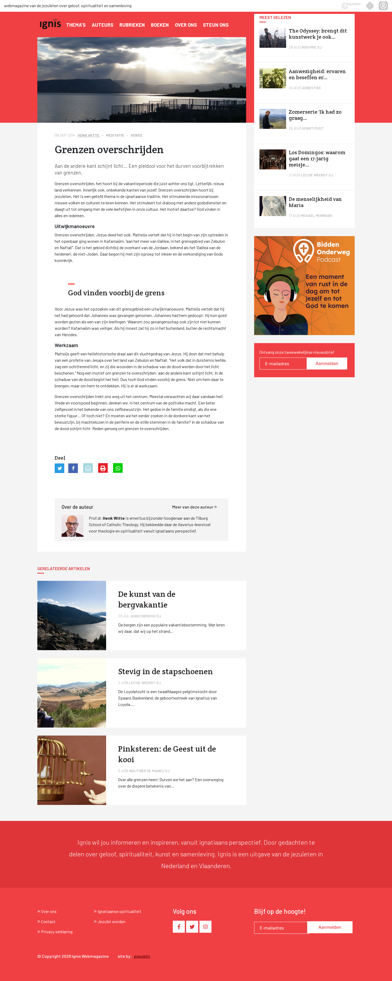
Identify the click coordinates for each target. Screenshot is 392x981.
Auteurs (102, 25)
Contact (48, 921)
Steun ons (216, 25)
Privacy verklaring (57, 931)
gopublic (142, 956)
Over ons (186, 25)
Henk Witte (89, 135)
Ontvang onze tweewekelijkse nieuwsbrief (296, 352)
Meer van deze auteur (193, 506)
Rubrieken (132, 25)
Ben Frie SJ (312, 47)
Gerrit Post (313, 128)
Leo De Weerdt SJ (317, 175)
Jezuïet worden (111, 921)
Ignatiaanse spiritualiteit (119, 911)
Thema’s (76, 25)
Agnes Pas (311, 87)
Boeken (160, 25)
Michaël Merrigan (316, 215)
